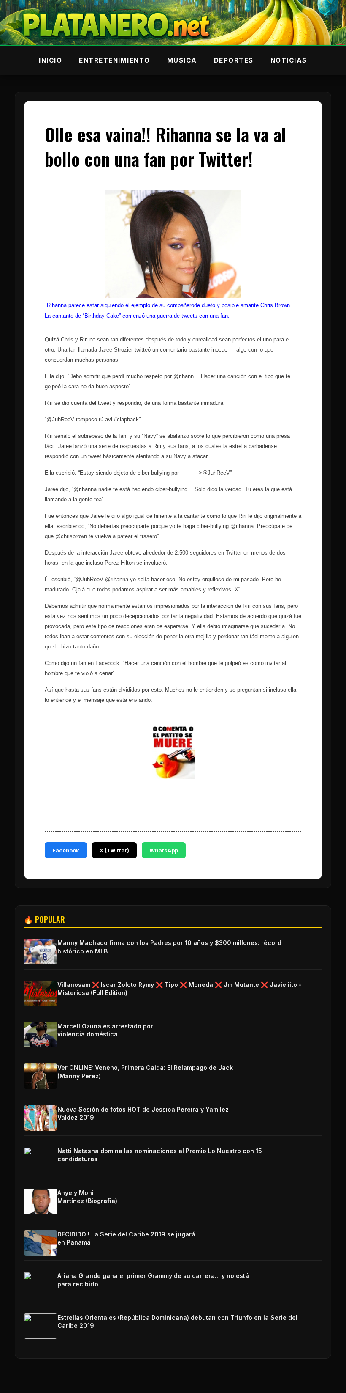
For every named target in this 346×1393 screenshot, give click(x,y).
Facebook (65, 850)
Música (182, 60)
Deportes (234, 60)
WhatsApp (163, 850)
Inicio (50, 60)
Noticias (288, 60)
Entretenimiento (114, 60)
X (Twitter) (114, 850)
